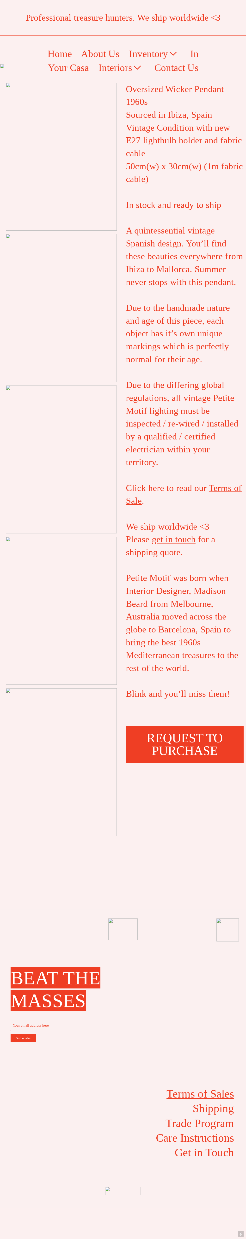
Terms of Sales (200, 1093)
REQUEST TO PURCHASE (185, 744)
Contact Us (176, 67)
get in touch (174, 539)
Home (60, 53)
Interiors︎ (120, 67)
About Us (100, 53)
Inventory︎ (153, 53)
